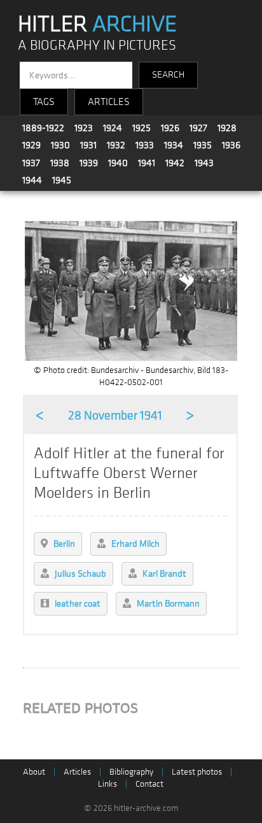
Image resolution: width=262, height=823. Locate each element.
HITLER (97, 24)
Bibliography (131, 772)
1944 (32, 180)
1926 (170, 128)
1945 (61, 180)
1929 (31, 145)
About (34, 772)
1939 (88, 163)
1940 (118, 163)
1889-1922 (43, 128)
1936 (231, 145)
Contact (149, 784)
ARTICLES (109, 101)
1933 (144, 145)
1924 (112, 128)
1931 (88, 145)
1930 (60, 145)
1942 (174, 163)
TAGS (44, 101)
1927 (198, 128)
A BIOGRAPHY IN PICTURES (97, 45)
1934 (173, 145)
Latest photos (197, 772)
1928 (227, 128)
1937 (31, 163)
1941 (146, 163)
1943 (204, 163)
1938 (59, 163)
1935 (202, 145)
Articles (77, 772)
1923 (83, 128)
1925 (141, 128)
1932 (116, 145)
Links (107, 784)
